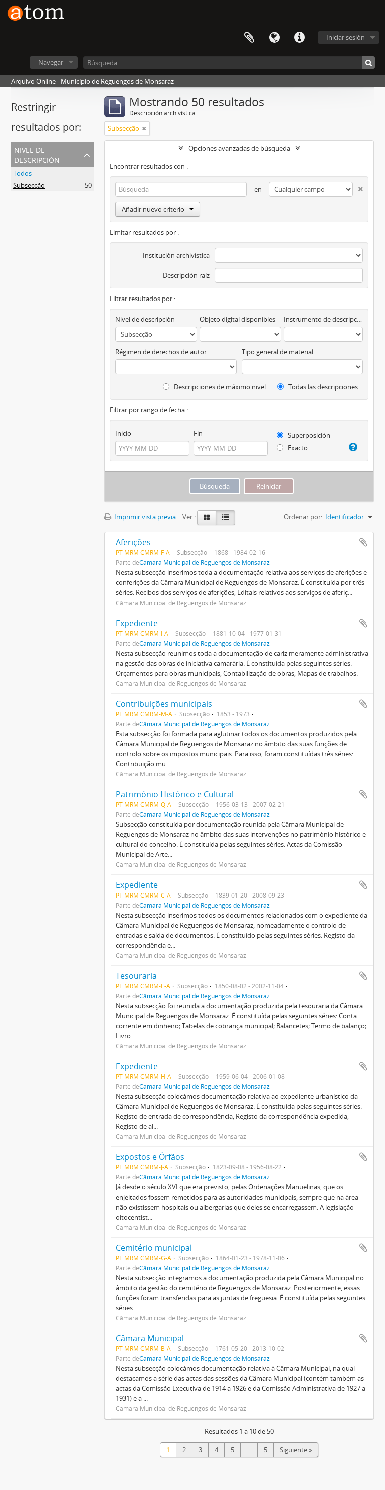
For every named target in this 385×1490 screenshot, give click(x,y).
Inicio (123, 433)
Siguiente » (296, 1449)
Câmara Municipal (150, 1338)
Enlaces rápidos (299, 37)
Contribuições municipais (164, 703)
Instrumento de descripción (323, 319)
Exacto (297, 447)
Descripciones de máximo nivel (219, 386)
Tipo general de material (277, 351)
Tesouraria (136, 975)
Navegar (50, 62)
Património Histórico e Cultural (175, 794)
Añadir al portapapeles (363, 542)
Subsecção (29, 185)
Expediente (137, 623)
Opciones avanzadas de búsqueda (239, 148)
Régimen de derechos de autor (161, 351)
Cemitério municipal (154, 1247)
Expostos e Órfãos (150, 1156)
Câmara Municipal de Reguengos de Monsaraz (204, 562)
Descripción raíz (186, 275)
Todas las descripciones (322, 386)
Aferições (133, 542)
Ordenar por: (303, 516)
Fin (198, 433)
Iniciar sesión (345, 37)
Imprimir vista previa (144, 516)
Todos (22, 173)
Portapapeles (249, 37)
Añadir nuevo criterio (153, 209)
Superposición (308, 435)
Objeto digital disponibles (237, 319)
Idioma (274, 37)
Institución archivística (176, 255)
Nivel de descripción (37, 154)
